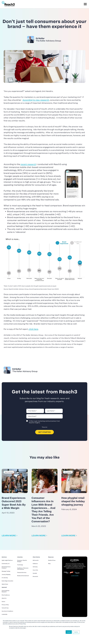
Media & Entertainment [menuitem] (23, 575)
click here (33, 329)
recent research (28, 164)
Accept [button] (68, 632)
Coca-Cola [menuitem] (35, 570)
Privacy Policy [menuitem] (5, 604)
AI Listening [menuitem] (5, 577)
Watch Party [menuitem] (5, 584)
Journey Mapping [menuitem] (6, 574)
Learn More (9, 535)
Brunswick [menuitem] (35, 576)
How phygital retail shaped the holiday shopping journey (73, 501)
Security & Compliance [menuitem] (7, 611)
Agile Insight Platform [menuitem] (7, 560)
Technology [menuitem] (20, 564)
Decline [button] (76, 632)
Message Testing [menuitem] (6, 571)
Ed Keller (48, 39)
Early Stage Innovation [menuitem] (7, 580)
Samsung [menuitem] (35, 566)
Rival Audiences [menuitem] (6, 595)
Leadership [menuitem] (4, 614)
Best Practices (9, 472)
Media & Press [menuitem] (51, 560)
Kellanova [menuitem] (35, 563)
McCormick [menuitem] (36, 560)
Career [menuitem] (3, 601)
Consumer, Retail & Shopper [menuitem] (22, 561)
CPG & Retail (67, 472)
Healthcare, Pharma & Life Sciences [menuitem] (22, 568)
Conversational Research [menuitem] (5, 591)
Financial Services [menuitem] (21, 572)
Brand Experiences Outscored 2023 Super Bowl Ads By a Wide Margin (14, 502)
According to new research (36, 100)
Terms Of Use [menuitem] (5, 607)
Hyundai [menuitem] (35, 573)
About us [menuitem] (4, 598)
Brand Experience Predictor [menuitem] (6, 567)
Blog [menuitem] (49, 563)
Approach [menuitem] (4, 587)
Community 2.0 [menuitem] (5, 563)
